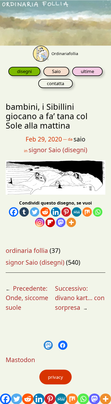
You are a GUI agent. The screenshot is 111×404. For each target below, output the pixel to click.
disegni (24, 71)
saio (79, 139)
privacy (55, 377)
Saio (56, 71)
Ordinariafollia (64, 53)
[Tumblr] (24, 212)
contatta (55, 83)
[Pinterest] (66, 212)
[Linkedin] (55, 212)
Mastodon (20, 359)
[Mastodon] (60, 222)
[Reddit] (45, 212)
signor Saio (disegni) (58, 149)
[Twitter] (34, 212)
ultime (87, 71)
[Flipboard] (50, 222)
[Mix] (87, 212)
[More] (71, 222)
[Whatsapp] (97, 212)
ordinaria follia (27, 250)
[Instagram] (39, 222)
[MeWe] (76, 212)
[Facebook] (13, 212)
